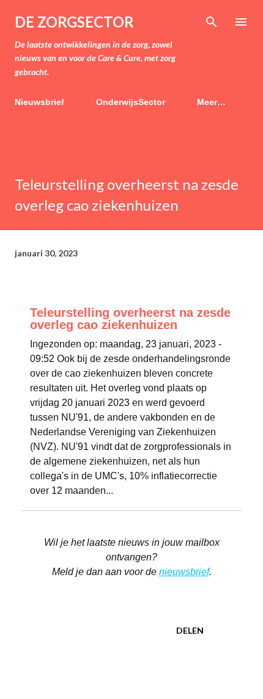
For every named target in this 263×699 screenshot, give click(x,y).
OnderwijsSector (130, 102)
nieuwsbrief (184, 572)
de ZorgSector (74, 22)
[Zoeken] (211, 22)
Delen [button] (190, 630)
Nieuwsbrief (39, 102)
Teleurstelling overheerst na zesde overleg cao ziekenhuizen (130, 318)
